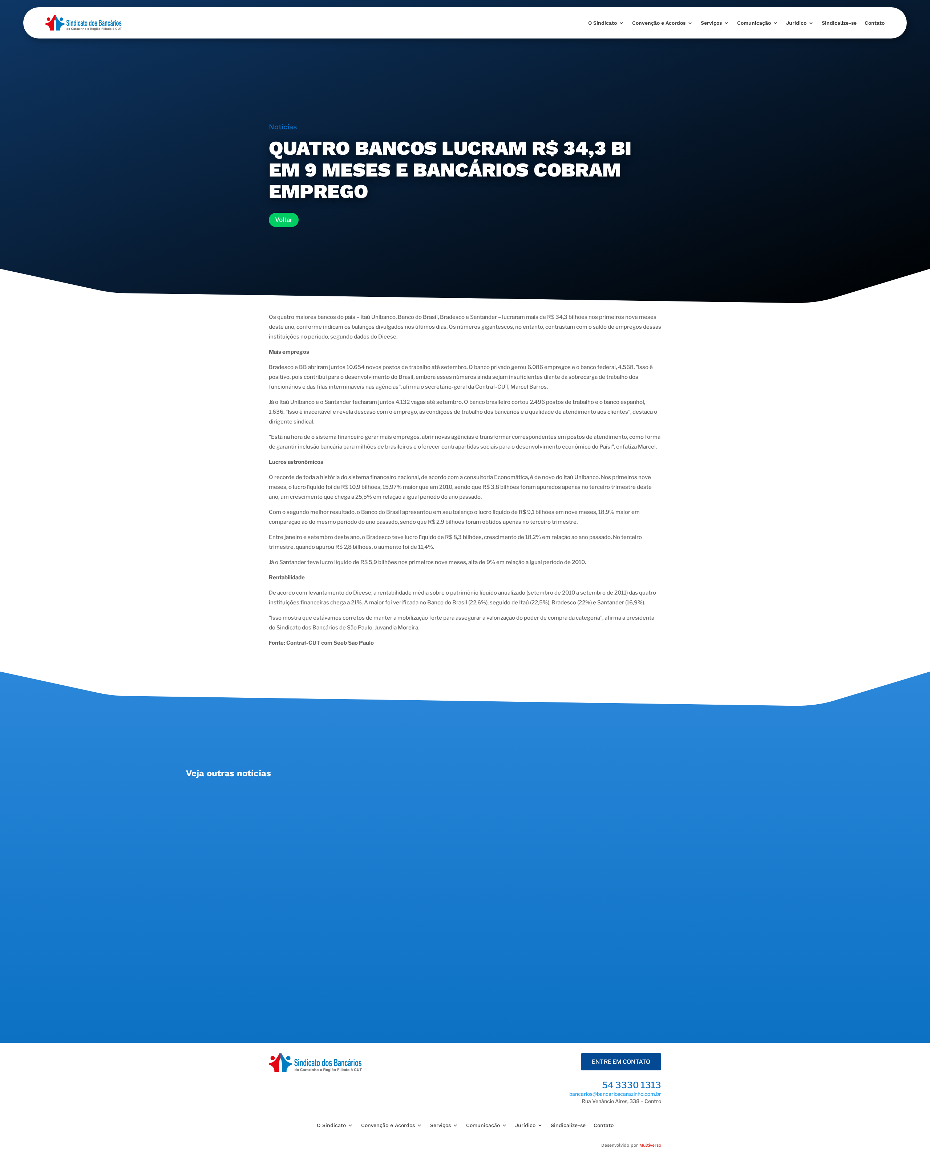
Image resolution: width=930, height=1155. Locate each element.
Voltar (283, 219)
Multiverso (650, 1145)
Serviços (711, 23)
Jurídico (796, 23)
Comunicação (754, 23)
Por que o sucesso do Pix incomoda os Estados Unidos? (283, 950)
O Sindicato (602, 23)
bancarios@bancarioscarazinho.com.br (615, 1094)
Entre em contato (621, 1061)
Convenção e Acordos (659, 23)
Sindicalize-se (839, 23)
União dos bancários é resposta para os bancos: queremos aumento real (309, 800)
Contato (875, 23)
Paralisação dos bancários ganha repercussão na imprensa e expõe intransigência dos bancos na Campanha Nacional (380, 875)
